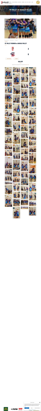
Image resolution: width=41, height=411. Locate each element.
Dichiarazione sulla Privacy (33, 409)
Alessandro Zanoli (26, 64)
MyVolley (16, 40)
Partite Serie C (20, 11)
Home (10, 11)
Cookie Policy (30, 409)
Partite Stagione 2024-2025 (15, 11)
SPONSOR (10, 3)
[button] (39, 402)
